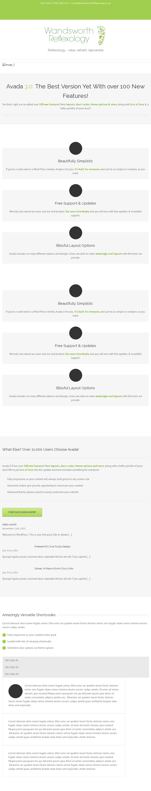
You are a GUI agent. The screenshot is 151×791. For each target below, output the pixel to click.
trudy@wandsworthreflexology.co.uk (91, 3)
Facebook (75, 11)
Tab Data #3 (12, 674)
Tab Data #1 (11, 660)
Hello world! (9, 524)
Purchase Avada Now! (22, 512)
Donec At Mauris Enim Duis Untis (54, 568)
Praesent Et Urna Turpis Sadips (52, 546)
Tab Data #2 (12, 667)
